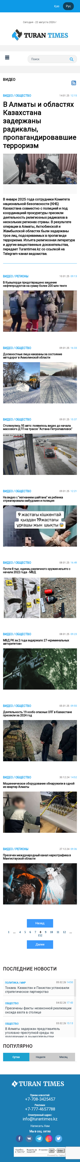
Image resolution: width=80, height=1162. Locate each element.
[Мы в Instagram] (49, 1138)
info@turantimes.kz (40, 1118)
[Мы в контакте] (29, 1138)
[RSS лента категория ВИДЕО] (73, 83)
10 (51, 932)
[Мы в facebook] (19, 1138)
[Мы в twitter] (58, 1138)
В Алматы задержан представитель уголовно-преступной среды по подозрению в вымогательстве (32, 1033)
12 (64, 932)
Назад (40, 923)
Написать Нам (40, 1126)
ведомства (38, 254)
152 (40, 935)
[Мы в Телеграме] (39, 1138)
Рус (68, 6)
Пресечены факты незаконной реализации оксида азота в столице (38, 1010)
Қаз (56, 6)
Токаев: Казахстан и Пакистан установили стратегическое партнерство (37, 990)
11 (58, 932)
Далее (40, 944)
